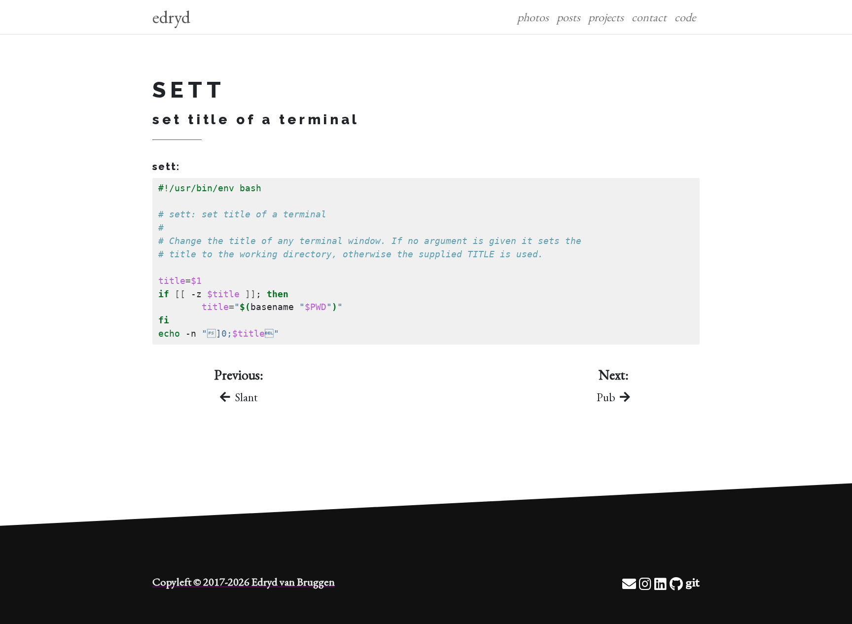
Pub (607, 397)
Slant (245, 397)
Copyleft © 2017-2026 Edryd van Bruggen (243, 581)
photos (533, 17)
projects (606, 17)
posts (568, 17)
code (685, 17)
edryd (171, 17)
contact (649, 17)
